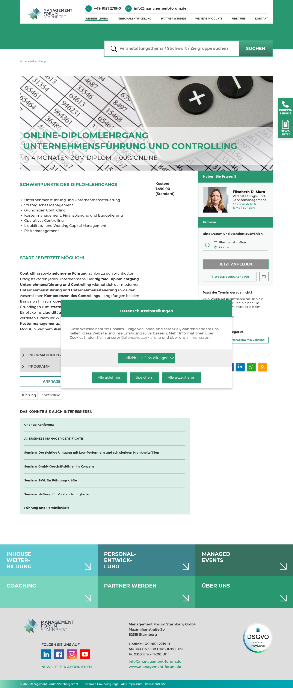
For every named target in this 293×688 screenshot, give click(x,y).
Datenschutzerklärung (141, 338)
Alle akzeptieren (181, 377)
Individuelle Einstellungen (146, 358)
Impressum (200, 338)
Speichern (144, 377)
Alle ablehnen (109, 377)
